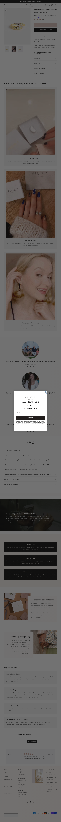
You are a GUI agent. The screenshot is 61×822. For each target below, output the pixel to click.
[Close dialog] (45, 392)
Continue (30, 417)
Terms (35, 424)
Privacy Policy (30, 424)
